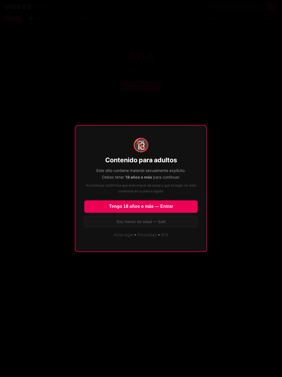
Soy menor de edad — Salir (141, 221)
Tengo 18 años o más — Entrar (141, 206)
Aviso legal (123, 234)
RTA (165, 234)
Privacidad (147, 234)
